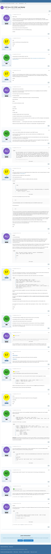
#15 (48, 393)
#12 (48, 332)
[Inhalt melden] (48, 34)
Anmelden (20, 540)
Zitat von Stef (17, 335)
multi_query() (22, 173)
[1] (14, 152)
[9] (14, 435)
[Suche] (45, 1)
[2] (14, 158)
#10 (48, 268)
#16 (48, 410)
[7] (14, 192)
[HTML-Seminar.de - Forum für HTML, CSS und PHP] (1, 1)
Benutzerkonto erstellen (28, 540)
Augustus (7, 8)
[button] (48, 150)
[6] (14, 191)
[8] (14, 259)
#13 (48, 351)
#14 (48, 368)
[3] (14, 159)
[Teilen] (50, 11)
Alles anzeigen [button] (31, 341)
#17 (48, 446)
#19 (48, 486)
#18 (48, 469)
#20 (48, 503)
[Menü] (50, 1)
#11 (48, 315)
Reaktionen (3, 49)
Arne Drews (15, 355)
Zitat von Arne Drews (18, 489)
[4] (14, 188)
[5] (14, 189)
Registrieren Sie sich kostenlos (27, 537)
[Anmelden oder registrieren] (47, 1)
